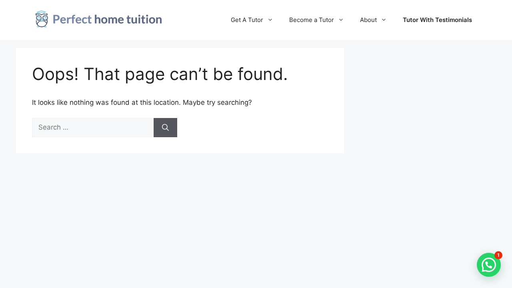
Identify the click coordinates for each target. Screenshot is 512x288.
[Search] (165, 127)
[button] (489, 265)
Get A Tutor (247, 20)
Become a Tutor (311, 20)
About (368, 20)
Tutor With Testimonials (437, 20)
